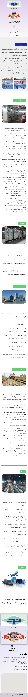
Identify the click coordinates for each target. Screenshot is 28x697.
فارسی (16, 32)
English (11, 32)
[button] (14, 26)
